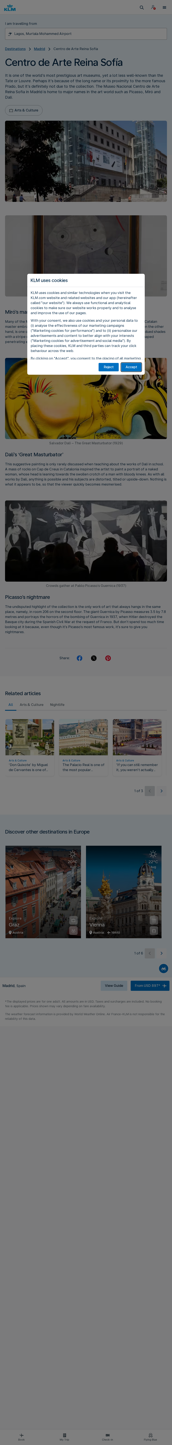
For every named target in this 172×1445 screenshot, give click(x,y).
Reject (109, 367)
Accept (131, 367)
